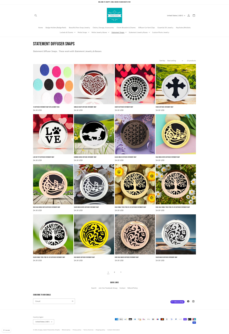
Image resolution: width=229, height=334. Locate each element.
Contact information (113, 330)
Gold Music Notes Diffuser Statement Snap (168, 157)
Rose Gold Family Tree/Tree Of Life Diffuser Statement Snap (173, 207)
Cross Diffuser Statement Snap (164, 107)
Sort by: (162, 60)
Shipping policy (100, 330)
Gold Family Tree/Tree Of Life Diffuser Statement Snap (130, 207)
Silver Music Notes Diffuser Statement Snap (86, 207)
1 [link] (108, 272)
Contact (122, 288)
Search (93, 288)
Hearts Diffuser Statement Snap (124, 107)
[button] (35, 15)
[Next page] (120, 272)
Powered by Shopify (53, 330)
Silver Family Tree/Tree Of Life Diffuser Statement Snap (49, 257)
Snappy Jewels (42, 330)
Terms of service (88, 330)
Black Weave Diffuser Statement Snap (125, 157)
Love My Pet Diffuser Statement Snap (43, 157)
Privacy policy (77, 330)
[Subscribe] (72, 301)
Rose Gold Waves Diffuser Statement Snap (127, 257)
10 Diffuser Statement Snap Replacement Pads (46, 107)
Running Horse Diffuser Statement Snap (85, 157)
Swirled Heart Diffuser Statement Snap (85, 107)
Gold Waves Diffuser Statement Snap (84, 257)
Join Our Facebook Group (108, 288)
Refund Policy (133, 288)
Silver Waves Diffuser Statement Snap (166, 257)
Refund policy (66, 330)
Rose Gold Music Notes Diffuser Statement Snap (46, 207)
